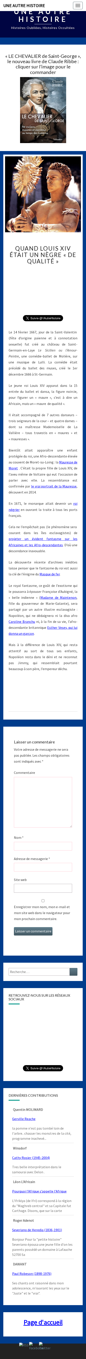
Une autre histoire (24, 5)
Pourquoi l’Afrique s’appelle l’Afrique (39, 1191)
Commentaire (24, 772)
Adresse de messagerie (32, 858)
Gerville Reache (24, 1119)
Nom (19, 837)
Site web (20, 879)
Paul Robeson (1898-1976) (31, 1273)
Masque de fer (49, 574)
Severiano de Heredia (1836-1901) (37, 1230)
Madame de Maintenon (58, 597)
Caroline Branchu (22, 621)
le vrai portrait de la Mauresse (54, 486)
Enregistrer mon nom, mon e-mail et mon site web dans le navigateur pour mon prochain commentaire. (42, 913)
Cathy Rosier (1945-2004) (31, 1157)
